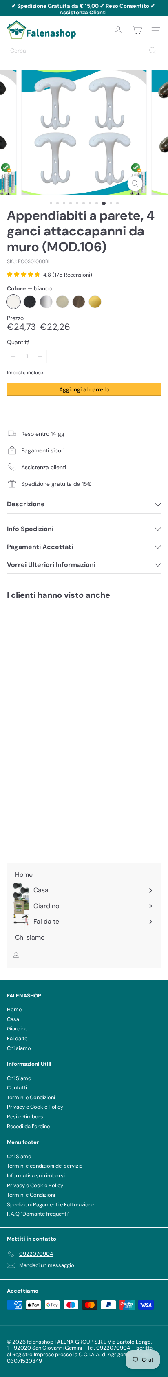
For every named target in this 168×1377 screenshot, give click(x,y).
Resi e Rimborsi (25, 1116)
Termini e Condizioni (31, 1097)
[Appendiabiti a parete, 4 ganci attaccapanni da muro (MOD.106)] (58, 693)
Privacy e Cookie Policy (35, 1106)
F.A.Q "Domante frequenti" (38, 1213)
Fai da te (17, 1038)
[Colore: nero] (36, 719)
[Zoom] (134, 183)
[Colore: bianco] (20, 719)
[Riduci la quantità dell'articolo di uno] (13, 356)
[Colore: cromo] (53, 719)
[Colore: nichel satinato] (69, 719)
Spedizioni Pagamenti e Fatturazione (50, 1204)
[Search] (153, 50)
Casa (13, 1019)
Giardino (17, 1028)
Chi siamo (19, 1048)
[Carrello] (137, 30)
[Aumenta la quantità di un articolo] (40, 356)
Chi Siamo (19, 1078)
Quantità (18, 342)
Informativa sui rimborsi (36, 1175)
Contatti (17, 1087)
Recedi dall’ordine (28, 1126)
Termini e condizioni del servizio (45, 1165)
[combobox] (84, 50)
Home (14, 1009)
